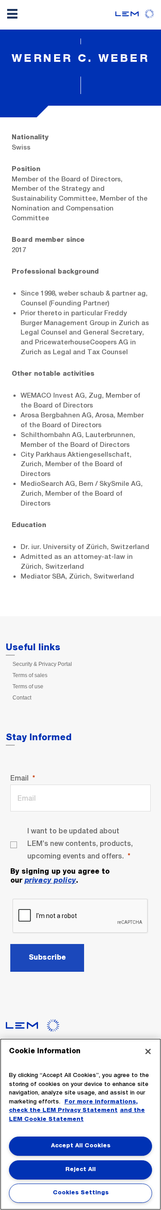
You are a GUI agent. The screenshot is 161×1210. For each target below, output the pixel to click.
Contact (22, 697)
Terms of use (28, 686)
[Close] (148, 1051)
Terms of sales (30, 675)
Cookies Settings (81, 1193)
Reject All (80, 1169)
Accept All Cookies (80, 1146)
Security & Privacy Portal (42, 664)
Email (19, 778)
